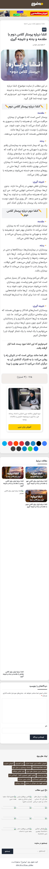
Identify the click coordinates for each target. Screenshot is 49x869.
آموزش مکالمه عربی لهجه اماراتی (35, 763)
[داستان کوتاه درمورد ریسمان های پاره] (9, 822)
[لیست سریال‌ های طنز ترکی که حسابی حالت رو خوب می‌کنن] (40, 800)
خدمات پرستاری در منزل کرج (22, 767)
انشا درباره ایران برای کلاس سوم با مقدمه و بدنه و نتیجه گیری (36, 505)
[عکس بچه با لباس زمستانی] (24, 811)
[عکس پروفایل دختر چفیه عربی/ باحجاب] (24, 832)
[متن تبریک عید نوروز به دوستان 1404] (24, 822)
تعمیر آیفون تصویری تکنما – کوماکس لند (22, 775)
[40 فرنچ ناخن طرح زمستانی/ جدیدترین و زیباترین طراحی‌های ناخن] (40, 822)
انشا (25, 24)
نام (46, 726)
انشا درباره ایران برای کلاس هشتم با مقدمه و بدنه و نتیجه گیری (13, 674)
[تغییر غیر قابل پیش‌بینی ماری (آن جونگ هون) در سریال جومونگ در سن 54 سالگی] (9, 832)
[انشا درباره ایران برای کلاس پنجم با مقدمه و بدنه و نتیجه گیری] (13, 473)
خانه (43, 24)
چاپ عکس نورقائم (18, 771)
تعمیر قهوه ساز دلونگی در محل (36, 783)
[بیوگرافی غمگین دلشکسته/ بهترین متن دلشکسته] (40, 832)
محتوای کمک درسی (34, 24)
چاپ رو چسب (41, 775)
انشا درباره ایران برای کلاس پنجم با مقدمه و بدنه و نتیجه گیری (13, 483)
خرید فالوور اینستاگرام (39, 779)
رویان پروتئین (19, 783)
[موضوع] (37, 4)
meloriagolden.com (39, 767)
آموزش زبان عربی (24, 427)
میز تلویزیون (19, 763)
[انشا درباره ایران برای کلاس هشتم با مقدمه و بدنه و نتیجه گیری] (13, 580)
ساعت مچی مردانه (24, 779)
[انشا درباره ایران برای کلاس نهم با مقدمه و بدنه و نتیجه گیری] (36, 473)
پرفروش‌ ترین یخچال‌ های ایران (36, 771)
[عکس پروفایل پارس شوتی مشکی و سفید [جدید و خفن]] (24, 800)
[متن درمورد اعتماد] (9, 811)
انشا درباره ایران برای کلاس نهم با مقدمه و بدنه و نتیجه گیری (36, 482)
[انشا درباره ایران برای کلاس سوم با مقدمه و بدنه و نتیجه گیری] (36, 496)
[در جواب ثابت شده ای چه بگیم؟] (40, 811)
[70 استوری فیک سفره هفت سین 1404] (9, 800)
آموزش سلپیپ (8, 763)
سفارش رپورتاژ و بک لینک (24, 865)
